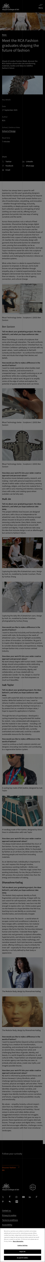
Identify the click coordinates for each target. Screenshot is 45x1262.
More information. (18, 1241)
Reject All (22, 1252)
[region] (22, 1245)
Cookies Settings (22, 1245)
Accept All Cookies (22, 1258)
